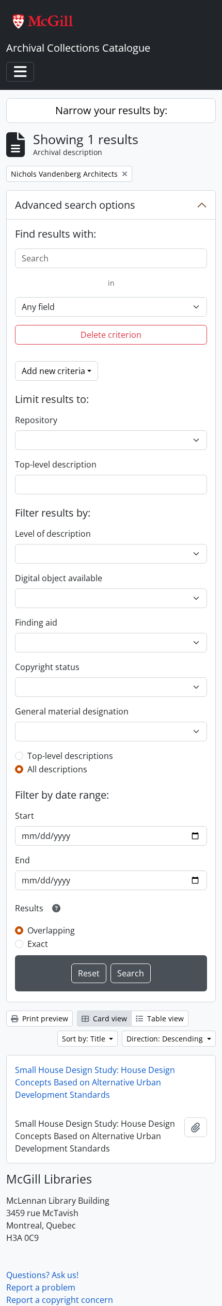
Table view (164, 1018)
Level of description (53, 533)
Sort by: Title (84, 1039)
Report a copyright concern (59, 1299)
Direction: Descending (165, 1039)
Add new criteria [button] (53, 371)
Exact (37, 944)
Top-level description (56, 464)
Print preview (44, 1018)
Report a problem (40, 1287)
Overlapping (51, 930)
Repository (36, 420)
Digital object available (58, 578)
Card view (109, 1018)
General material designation (72, 711)
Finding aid (36, 622)
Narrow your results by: (111, 110)
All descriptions (57, 769)
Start (24, 815)
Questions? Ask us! (42, 1275)
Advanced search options (75, 205)
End (22, 860)
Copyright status (47, 667)
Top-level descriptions (70, 755)
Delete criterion (111, 334)
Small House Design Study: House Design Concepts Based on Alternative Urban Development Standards (95, 1082)
